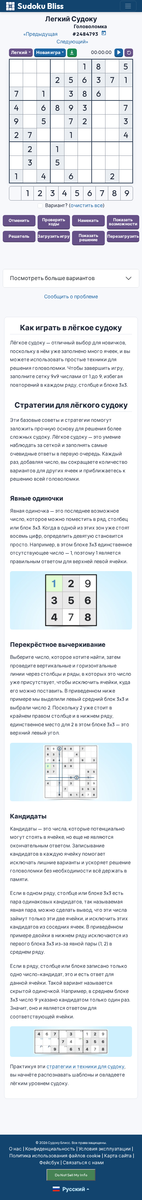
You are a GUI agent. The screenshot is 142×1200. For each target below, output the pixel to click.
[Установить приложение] (72, 52)
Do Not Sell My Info (71, 1174)
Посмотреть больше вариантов (52, 278)
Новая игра (48, 52)
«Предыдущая (40, 34)
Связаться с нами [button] (83, 1162)
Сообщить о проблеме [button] (71, 296)
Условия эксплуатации (105, 1149)
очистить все (87, 205)
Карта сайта (118, 1156)
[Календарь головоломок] (103, 33)
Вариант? (56, 205)
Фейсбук (49, 1162)
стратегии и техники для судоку (85, 1066)
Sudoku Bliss (40, 6)
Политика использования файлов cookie (55, 1156)
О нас (15, 1149)
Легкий (19, 52)
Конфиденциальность (50, 1149)
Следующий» (72, 42)
